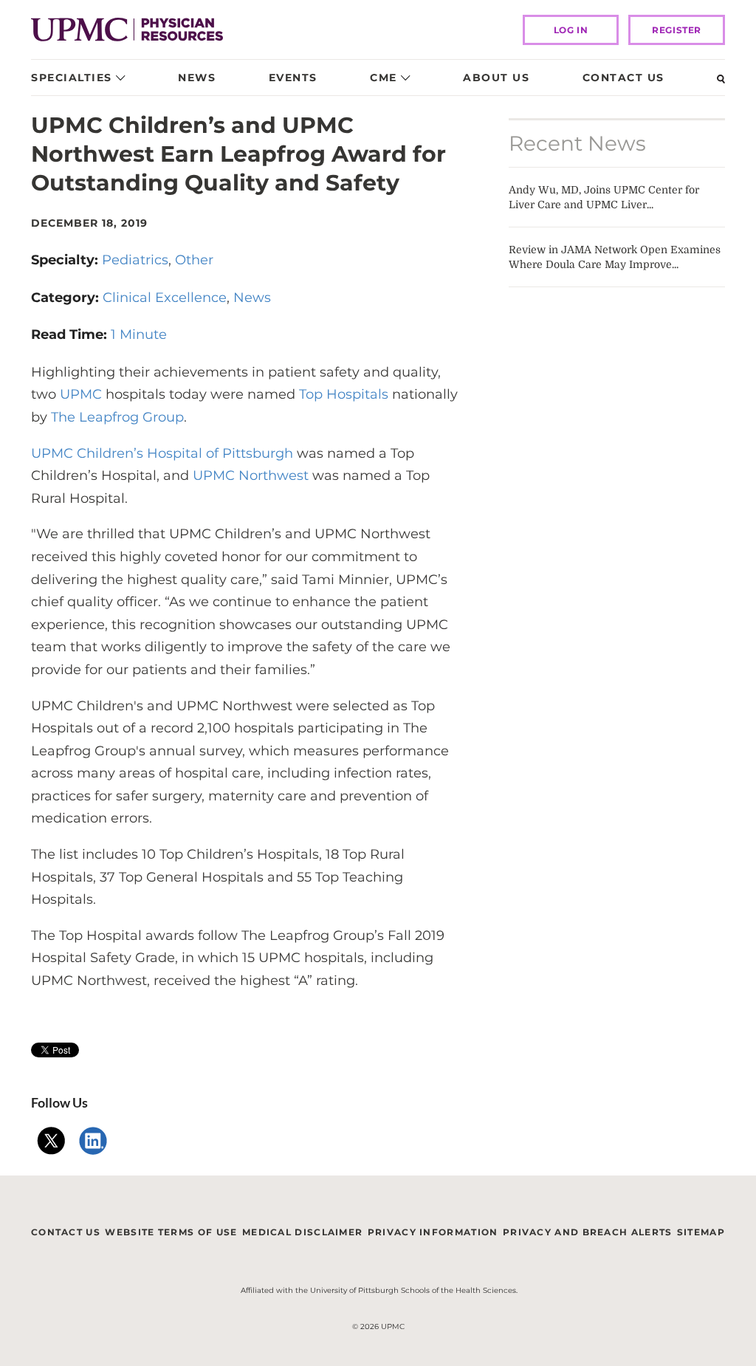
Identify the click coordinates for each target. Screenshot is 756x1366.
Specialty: (66, 260)
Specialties (71, 77)
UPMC (81, 394)
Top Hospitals (345, 394)
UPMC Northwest (251, 475)
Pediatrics (135, 260)
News (197, 77)
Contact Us (623, 77)
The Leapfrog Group (117, 417)
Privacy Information (433, 1232)
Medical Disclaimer (302, 1232)
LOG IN (571, 29)
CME (383, 77)
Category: (67, 297)
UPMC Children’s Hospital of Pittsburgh (162, 453)
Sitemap (701, 1232)
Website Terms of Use (171, 1232)
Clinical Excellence (165, 297)
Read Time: (71, 334)
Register (676, 29)
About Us (496, 77)
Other (194, 260)
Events (293, 77)
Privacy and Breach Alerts (588, 1232)
